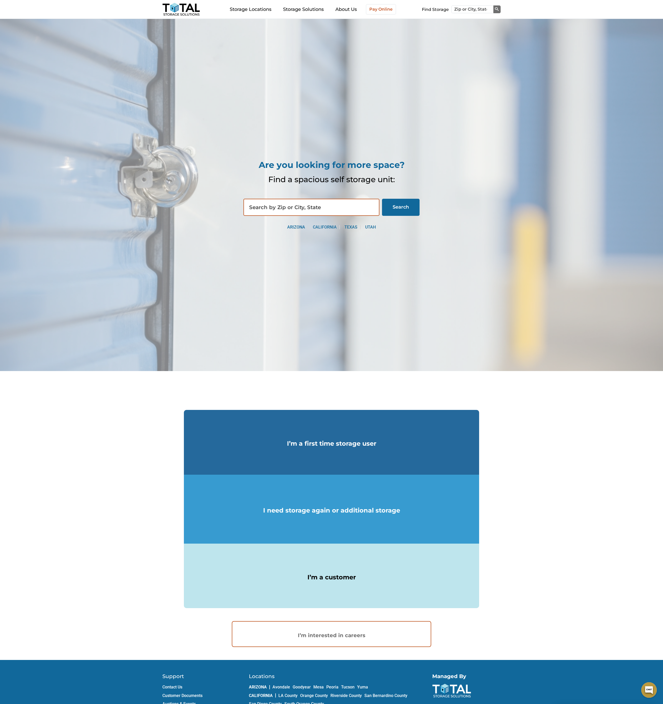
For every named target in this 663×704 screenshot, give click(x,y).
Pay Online (381, 9)
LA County (288, 695)
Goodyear (302, 687)
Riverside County (346, 695)
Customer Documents (182, 695)
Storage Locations (250, 9)
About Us (346, 9)
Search (401, 207)
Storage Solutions (303, 9)
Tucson (348, 687)
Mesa (318, 687)
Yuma (362, 687)
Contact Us (172, 687)
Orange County (314, 695)
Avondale (281, 687)
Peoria (332, 687)
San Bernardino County (385, 695)
